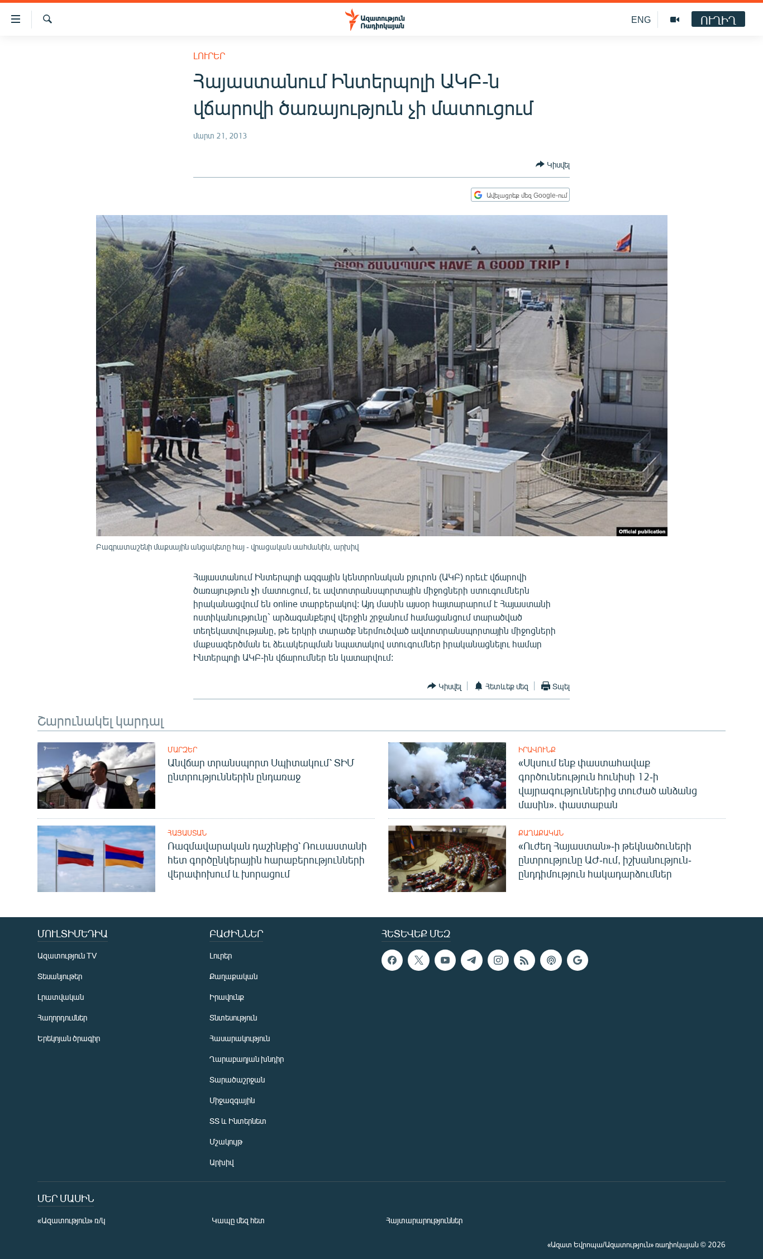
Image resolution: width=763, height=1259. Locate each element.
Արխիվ (221, 1162)
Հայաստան (187, 832)
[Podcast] (550, 960)
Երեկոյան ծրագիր (68, 1038)
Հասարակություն (239, 1038)
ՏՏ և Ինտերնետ (237, 1121)
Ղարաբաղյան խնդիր (246, 1059)
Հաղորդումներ (62, 1017)
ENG (641, 19)
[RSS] (524, 960)
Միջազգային (232, 1100)
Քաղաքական (541, 832)
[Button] (553, 164)
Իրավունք (537, 749)
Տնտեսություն (233, 1017)
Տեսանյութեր (59, 976)
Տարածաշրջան (237, 1079)
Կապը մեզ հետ (238, 1220)
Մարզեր (182, 749)
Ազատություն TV (67, 955)
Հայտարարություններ (424, 1220)
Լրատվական (60, 997)
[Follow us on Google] (577, 960)
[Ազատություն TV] (675, 19)
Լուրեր (209, 55)
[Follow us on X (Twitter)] (418, 960)
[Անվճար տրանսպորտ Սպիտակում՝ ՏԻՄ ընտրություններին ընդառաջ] (96, 775)
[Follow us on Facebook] (392, 960)
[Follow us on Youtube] (445, 960)
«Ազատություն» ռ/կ (71, 1220)
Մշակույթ (225, 1141)
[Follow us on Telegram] (471, 960)
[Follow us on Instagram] (498, 960)
